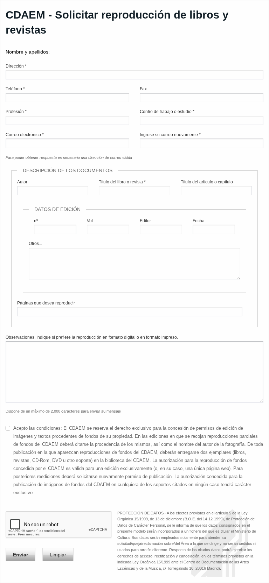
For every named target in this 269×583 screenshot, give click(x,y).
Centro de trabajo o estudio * (167, 111)
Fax (143, 88)
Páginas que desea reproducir (46, 303)
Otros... (35, 243)
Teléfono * (15, 88)
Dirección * (16, 66)
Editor (145, 220)
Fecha (199, 220)
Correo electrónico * (25, 134)
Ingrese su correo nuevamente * (170, 134)
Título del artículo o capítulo (207, 182)
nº (36, 220)
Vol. (90, 220)
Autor (22, 182)
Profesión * (16, 111)
